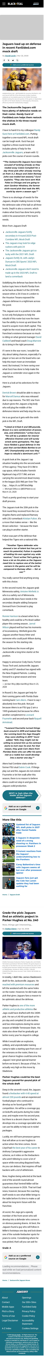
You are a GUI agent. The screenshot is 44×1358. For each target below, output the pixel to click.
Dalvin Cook (24, 767)
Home (4, 895)
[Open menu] (3, 3)
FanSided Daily (29, 1306)
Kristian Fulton (30, 518)
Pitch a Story (8, 1311)
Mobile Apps (8, 1306)
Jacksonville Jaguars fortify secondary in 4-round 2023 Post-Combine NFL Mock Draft (21, 236)
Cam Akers (20, 700)
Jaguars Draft (15, 895)
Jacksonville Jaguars (12, 152)
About (5, 1297)
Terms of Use (8, 1316)
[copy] (17, 60)
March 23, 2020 (9, 491)
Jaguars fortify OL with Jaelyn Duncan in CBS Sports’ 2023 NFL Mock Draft (21, 262)
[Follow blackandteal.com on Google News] (38, 808)
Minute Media (16, 1335)
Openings (26, 1297)
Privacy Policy (28, 1311)
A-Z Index (6, 1328)
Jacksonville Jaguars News (20, 1280)
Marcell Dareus (13, 396)
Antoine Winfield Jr (29, 591)
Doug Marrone (34, 340)
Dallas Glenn (11, 929)
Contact (6, 1302)
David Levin (10, 56)
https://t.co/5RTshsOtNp (21, 485)
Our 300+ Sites (29, 1302)
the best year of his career (25, 1147)
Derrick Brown (9, 392)
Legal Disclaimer (10, 1320)
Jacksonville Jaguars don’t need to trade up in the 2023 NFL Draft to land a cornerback (22, 273)
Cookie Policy (28, 1316)
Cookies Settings (30, 1328)
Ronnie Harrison (10, 616)
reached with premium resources (18, 984)
